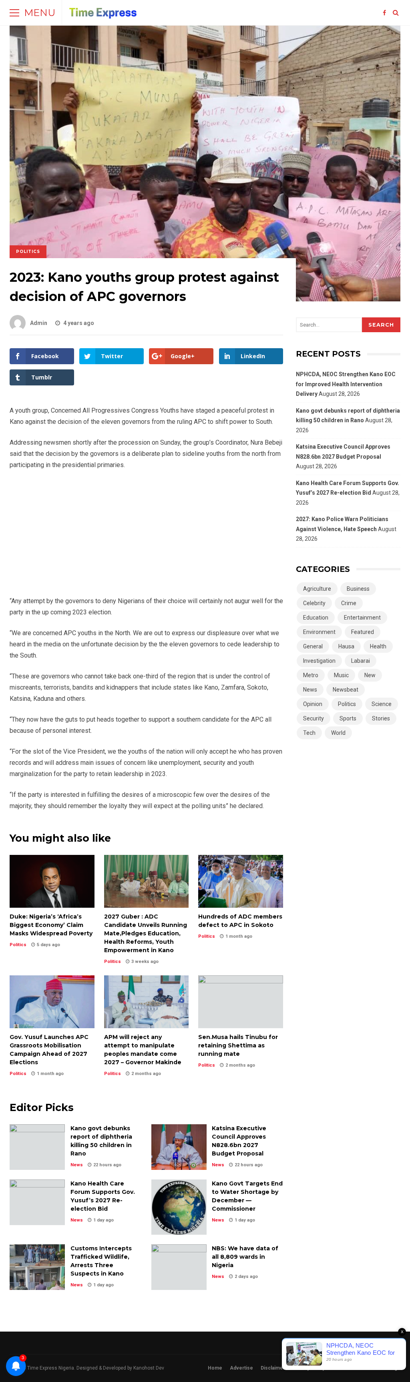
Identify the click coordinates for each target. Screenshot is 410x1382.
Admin (38, 323)
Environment (319, 632)
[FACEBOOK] (384, 13)
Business (358, 589)
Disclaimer (273, 1368)
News (76, 1164)
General (313, 646)
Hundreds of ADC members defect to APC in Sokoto (240, 881)
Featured (362, 632)
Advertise (241, 1368)
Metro (310, 675)
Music (341, 675)
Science (382, 704)
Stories (381, 718)
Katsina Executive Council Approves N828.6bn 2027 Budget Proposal (179, 1147)
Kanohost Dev (148, 1368)
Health (378, 646)
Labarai (360, 661)
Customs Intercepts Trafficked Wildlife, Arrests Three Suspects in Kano (37, 1267)
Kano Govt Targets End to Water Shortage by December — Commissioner (179, 1207)
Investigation (319, 661)
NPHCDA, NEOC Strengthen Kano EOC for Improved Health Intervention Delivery (346, 384)
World (338, 733)
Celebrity (314, 603)
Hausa (346, 646)
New (370, 675)
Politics (28, 251)
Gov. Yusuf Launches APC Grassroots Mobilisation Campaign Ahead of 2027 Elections (52, 1001)
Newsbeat (345, 689)
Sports (348, 718)
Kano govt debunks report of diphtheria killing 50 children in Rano (37, 1147)
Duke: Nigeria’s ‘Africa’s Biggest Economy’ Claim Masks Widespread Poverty (52, 881)
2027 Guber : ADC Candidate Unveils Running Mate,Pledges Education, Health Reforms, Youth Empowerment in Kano (146, 881)
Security (313, 718)
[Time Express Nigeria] (103, 14)
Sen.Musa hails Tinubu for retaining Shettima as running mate (240, 1001)
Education (315, 617)
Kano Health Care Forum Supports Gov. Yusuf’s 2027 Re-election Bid (37, 1202)
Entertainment (362, 617)
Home (215, 1368)
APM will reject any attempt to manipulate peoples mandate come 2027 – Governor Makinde (146, 1001)
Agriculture (317, 589)
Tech (309, 733)
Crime (348, 603)
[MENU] (14, 13)
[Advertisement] (146, 536)
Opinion (312, 704)
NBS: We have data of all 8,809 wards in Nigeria (179, 1267)
